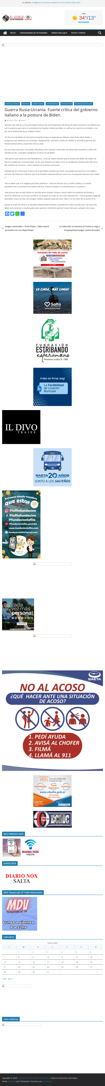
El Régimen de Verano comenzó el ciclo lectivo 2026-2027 (56, 2)
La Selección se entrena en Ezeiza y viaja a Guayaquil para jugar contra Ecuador (79, 228)
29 (19, 972)
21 (5, 967)
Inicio (13, 33)
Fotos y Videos (78, 33)
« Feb (4, 979)
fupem (23, 120)
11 (62, 957)
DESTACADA (25, 104)
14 (5, 962)
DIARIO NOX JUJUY (59, 33)
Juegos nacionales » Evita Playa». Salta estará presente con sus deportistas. (27, 228)
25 (62, 967)
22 (19, 967)
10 (48, 957)
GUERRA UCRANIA (38, 104)
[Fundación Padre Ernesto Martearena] (5, 33)
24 (48, 967)
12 (77, 957)
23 (34, 967)
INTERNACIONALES (52, 104)
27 (91, 967)
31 (48, 972)
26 (77, 967)
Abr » (10, 979)
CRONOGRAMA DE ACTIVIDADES (33, 33)
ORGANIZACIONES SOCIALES (83, 104)
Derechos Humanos (12, 104)
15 (19, 962)
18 (62, 962)
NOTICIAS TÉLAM (66, 104)
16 (34, 962)
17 (48, 962)
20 (91, 962)
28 (5, 972)
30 (34, 972)
